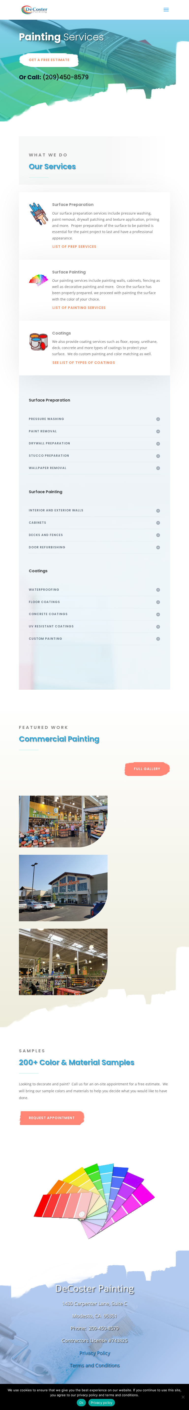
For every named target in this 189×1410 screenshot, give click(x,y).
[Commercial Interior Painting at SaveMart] (63, 821)
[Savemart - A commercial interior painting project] (63, 962)
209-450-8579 (104, 1328)
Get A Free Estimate (49, 59)
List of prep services (74, 246)
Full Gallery (147, 768)
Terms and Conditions (94, 1365)
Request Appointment (52, 1117)
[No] (182, 1396)
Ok (81, 1403)
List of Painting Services (79, 307)
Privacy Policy (94, 1352)
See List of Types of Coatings (83, 362)
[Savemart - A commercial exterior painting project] (63, 888)
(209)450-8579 (66, 77)
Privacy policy (101, 1403)
